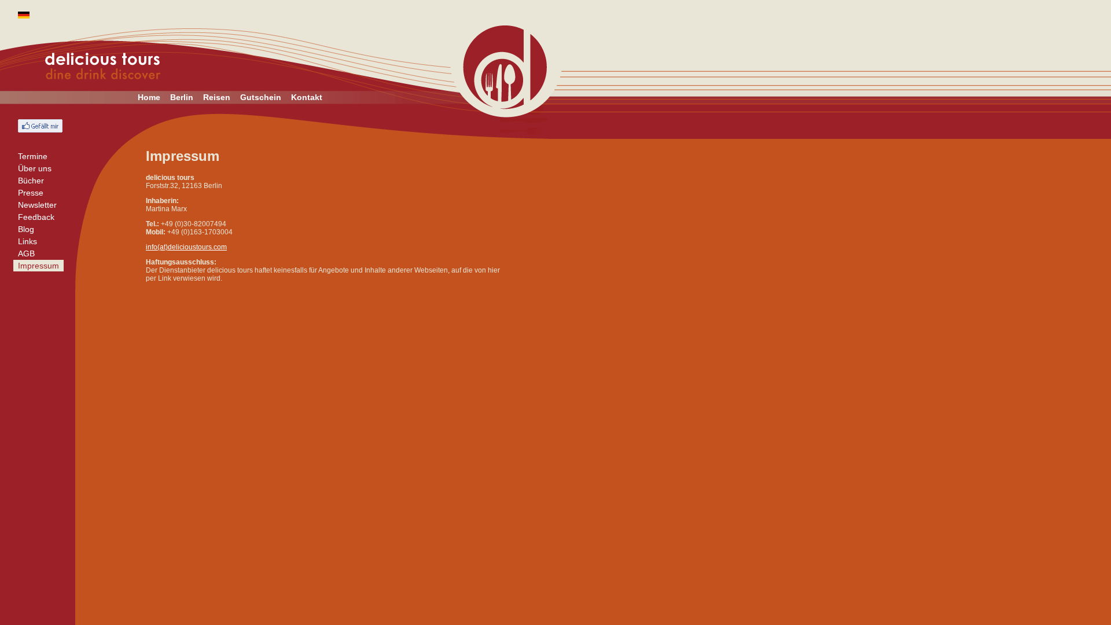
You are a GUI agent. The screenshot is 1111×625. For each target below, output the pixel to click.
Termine (32, 156)
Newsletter (37, 204)
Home (149, 97)
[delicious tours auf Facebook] (40, 126)
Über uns (34, 168)
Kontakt (306, 97)
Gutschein (260, 97)
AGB (26, 253)
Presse (30, 192)
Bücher (31, 180)
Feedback (36, 217)
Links (27, 241)
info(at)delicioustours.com (186, 247)
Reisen (216, 97)
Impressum (38, 265)
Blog (26, 229)
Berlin (181, 97)
